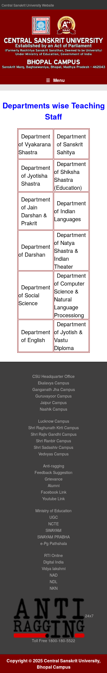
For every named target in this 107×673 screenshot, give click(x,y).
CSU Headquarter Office (53, 376)
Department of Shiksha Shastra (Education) (70, 175)
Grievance (54, 479)
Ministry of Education (53, 510)
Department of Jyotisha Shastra (35, 175)
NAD (54, 575)
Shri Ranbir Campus (53, 440)
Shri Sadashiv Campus (53, 447)
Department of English (35, 336)
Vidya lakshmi (54, 568)
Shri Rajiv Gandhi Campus (54, 434)
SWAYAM (53, 530)
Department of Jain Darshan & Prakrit (35, 211)
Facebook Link (53, 492)
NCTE (53, 523)
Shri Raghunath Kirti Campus (53, 427)
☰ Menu (55, 80)
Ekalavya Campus (53, 383)
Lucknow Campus (53, 421)
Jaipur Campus (53, 402)
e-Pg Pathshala (53, 543)
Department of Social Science (34, 295)
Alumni (54, 485)
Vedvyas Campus (53, 453)
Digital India (53, 562)
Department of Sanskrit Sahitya (71, 144)
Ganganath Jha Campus (53, 389)
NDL (53, 581)
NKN (54, 588)
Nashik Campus (53, 409)
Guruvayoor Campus (53, 396)
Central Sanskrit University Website (28, 5)
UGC (53, 517)
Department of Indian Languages (70, 211)
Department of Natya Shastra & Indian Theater (70, 250)
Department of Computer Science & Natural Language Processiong (70, 295)
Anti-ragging (53, 466)
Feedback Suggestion (53, 472)
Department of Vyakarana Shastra (34, 144)
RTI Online (53, 555)
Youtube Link (53, 498)
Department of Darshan (34, 250)
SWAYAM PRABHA (53, 536)
